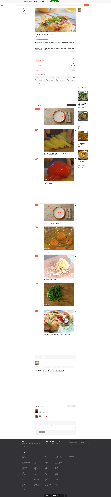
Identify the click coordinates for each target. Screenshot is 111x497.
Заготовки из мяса (58, 456)
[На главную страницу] (4, 5)
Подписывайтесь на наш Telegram (44, 1)
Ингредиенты (45, 42)
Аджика (56, 483)
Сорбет (56, 453)
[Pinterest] (53, 370)
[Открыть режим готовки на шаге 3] (75, 205)
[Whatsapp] (51, 370)
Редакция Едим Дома (72, 463)
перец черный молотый (40, 68)
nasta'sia (40, 409)
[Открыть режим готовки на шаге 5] (75, 256)
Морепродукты (24, 474)
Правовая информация (61, 493)
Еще (75, 366)
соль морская (38, 70)
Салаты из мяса (36, 458)
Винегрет (35, 467)
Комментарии (71, 42)
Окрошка (23, 466)
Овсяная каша (36, 479)
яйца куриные (38, 58)
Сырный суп (24, 457)
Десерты (46, 473)
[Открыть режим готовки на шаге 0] (75, 109)
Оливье (35, 466)
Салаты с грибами (37, 462)
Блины (46, 457)
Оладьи (46, 462)
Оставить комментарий (71, 406)
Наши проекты (73, 452)
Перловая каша (36, 484)
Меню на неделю (54, 1)
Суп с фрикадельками (26, 462)
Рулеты (46, 464)
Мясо (23, 468)
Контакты (65, 493)
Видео (24, 14)
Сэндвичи (24, 485)
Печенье (46, 458)
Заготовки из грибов (58, 458)
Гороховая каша (37, 485)
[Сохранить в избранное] (85, 92)
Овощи (23, 475)
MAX (53, 447)
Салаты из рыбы (36, 463)
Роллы (35, 456)
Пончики (46, 468)
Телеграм (47, 445)
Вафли (46, 467)
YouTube (53, 443)
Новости (24, 13)
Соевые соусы (57, 478)
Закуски (23, 478)
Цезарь (35, 473)
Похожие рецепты (65, 42)
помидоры (38, 62)
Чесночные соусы (58, 481)
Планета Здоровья (34, 1)
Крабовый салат (36, 469)
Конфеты (46, 475)
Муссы (46, 483)
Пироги (46, 456)
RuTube (53, 445)
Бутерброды (24, 481)
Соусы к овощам (57, 475)
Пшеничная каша (37, 486)
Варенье (56, 467)
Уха (23, 464)
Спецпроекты (71, 456)
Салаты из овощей (37, 464)
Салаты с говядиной (37, 461)
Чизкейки (46, 479)
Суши (35, 455)
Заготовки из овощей (58, 457)
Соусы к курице (57, 473)
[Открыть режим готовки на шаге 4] (75, 228)
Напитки (56, 486)
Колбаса (23, 479)
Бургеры (23, 484)
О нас (70, 461)
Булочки (46, 469)
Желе (46, 481)
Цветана (40, 415)
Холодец (23, 489)
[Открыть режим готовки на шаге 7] (75, 311)
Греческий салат (37, 468)
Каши (35, 474)
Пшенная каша (36, 475)
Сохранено (25, 8)
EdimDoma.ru (30, 443)
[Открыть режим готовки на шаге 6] (75, 284)
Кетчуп (56, 484)
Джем (56, 468)
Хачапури (46, 466)
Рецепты (24, 10)
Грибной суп (24, 456)
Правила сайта (46, 493)
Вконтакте (47, 443)
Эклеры (46, 486)
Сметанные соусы (58, 480)
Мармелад (47, 480)
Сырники (46, 461)
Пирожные (47, 478)
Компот (56, 469)
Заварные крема (48, 484)
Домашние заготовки (58, 455)
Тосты (35, 453)
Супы (23, 453)
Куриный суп (24, 455)
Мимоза (35, 472)
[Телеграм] (48, 370)
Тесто (35, 489)
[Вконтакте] (43, 370)
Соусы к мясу (57, 472)
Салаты (35, 457)
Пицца (46, 455)
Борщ (23, 463)
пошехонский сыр (39, 63)
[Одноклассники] (46, 370)
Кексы (46, 463)
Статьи (24, 11)
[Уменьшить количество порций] (45, 54)
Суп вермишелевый (25, 461)
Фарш (23, 472)
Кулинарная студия (72, 453)
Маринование (57, 466)
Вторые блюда (24, 467)
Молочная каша (36, 481)
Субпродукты (24, 470)
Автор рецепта (57, 42)
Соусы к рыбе (57, 474)
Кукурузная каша (37, 483)
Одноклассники (48, 444)
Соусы (56, 470)
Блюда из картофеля (58, 462)
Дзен (57, 443)
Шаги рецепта (51, 42)
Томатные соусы (57, 479)
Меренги (46, 489)
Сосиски (23, 480)
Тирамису (46, 485)
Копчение (56, 461)
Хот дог (23, 486)
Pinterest (47, 447)
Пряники (46, 472)
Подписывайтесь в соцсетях (53, 441)
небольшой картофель (40, 60)
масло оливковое (39, 67)
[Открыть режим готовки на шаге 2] (75, 159)
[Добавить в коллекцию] (86, 92)
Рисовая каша (36, 478)
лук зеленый (38, 65)
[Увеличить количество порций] (49, 54)
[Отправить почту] (88, 445)
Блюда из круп (57, 463)
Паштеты (23, 483)
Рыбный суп (24, 458)
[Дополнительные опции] (66, 495)
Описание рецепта (39, 42)
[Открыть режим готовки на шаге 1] (75, 130)
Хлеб (46, 453)
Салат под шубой (37, 470)
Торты (46, 474)
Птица (23, 469)
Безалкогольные (57, 489)
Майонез (56, 485)
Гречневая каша (36, 480)
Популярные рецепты (28, 452)
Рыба (23, 473)
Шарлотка (46, 470)
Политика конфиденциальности (53, 493)
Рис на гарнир (57, 464)
